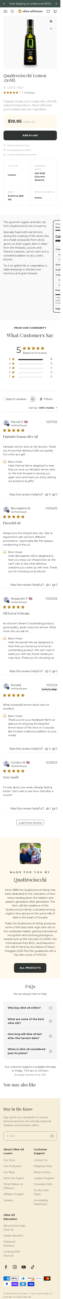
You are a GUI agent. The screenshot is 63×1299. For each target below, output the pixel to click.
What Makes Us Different (13, 1186)
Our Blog (9, 1172)
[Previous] (4, 4)
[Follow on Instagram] (14, 1267)
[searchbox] (16, 399)
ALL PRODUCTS (30, 967)
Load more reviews (30, 822)
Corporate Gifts (43, 1184)
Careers (8, 1200)
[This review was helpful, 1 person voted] (47, 584)
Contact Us (40, 1160)
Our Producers (12, 1166)
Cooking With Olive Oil (12, 1253)
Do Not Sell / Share (41, 1192)
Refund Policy (42, 1172)
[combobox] (43, 407)
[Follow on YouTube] (23, 1267)
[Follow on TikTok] (32, 1267)
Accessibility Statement (41, 1202)
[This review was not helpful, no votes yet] (53, 494)
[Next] (56, 4)
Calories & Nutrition (9, 1243)
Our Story (9, 1160)
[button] (51, 29)
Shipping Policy (43, 1166)
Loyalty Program (44, 1178)
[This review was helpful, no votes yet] (47, 494)
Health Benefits (13, 1235)
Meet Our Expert (14, 1178)
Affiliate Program (14, 1194)
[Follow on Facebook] (6, 1267)
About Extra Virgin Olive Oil (15, 1227)
